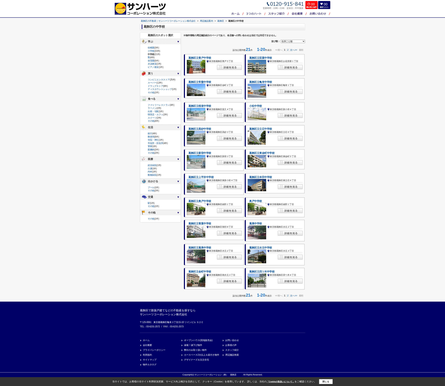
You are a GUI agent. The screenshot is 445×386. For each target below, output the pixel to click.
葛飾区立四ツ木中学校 (262, 271)
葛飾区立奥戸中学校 (199, 201)
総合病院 (152, 165)
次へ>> (293, 50)
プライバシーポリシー (154, 350)
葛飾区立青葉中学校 (199, 223)
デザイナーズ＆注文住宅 (196, 359)
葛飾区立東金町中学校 (262, 153)
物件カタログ (149, 364)
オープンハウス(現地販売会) (198, 340)
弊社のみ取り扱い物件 (195, 350)
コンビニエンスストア (159, 79)
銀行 (150, 133)
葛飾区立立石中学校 (260, 128)
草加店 (297, 27)
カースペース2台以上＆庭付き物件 (201, 355)
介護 (150, 168)
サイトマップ (149, 359)
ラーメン (152, 108)
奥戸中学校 (255, 201)
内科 (150, 171)
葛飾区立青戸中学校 (199, 57)
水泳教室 (152, 64)
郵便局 (151, 136)
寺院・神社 (153, 140)
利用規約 (147, 355)
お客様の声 (231, 345)
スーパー (152, 82)
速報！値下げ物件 (193, 345)
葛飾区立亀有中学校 (260, 82)
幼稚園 (151, 47)
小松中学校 (255, 106)
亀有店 (297, 20)
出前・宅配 (153, 111)
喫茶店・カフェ (155, 114)
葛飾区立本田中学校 (260, 177)
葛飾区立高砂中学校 (199, 128)
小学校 (151, 51)
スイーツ (152, 118)
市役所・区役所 (155, 143)
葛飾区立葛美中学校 (199, 247)
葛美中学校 (255, 223)
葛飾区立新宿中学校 (199, 153)
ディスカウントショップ (160, 89)
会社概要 (147, 345)
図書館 (151, 149)
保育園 (151, 60)
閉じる (325, 381)
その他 (151, 92)
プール (151, 187)
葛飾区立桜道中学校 (199, 106)
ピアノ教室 (153, 67)
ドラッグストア (155, 86)
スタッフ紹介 (232, 350)
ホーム (146, 340)
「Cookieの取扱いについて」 (280, 381)
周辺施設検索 (232, 355)
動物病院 (152, 175)
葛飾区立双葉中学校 (260, 57)
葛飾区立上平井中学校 (201, 177)
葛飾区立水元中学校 (260, 247)
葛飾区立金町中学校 (199, 271)
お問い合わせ (232, 340)
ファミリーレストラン (159, 105)
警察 (150, 146)
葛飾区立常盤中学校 (199, 82)
